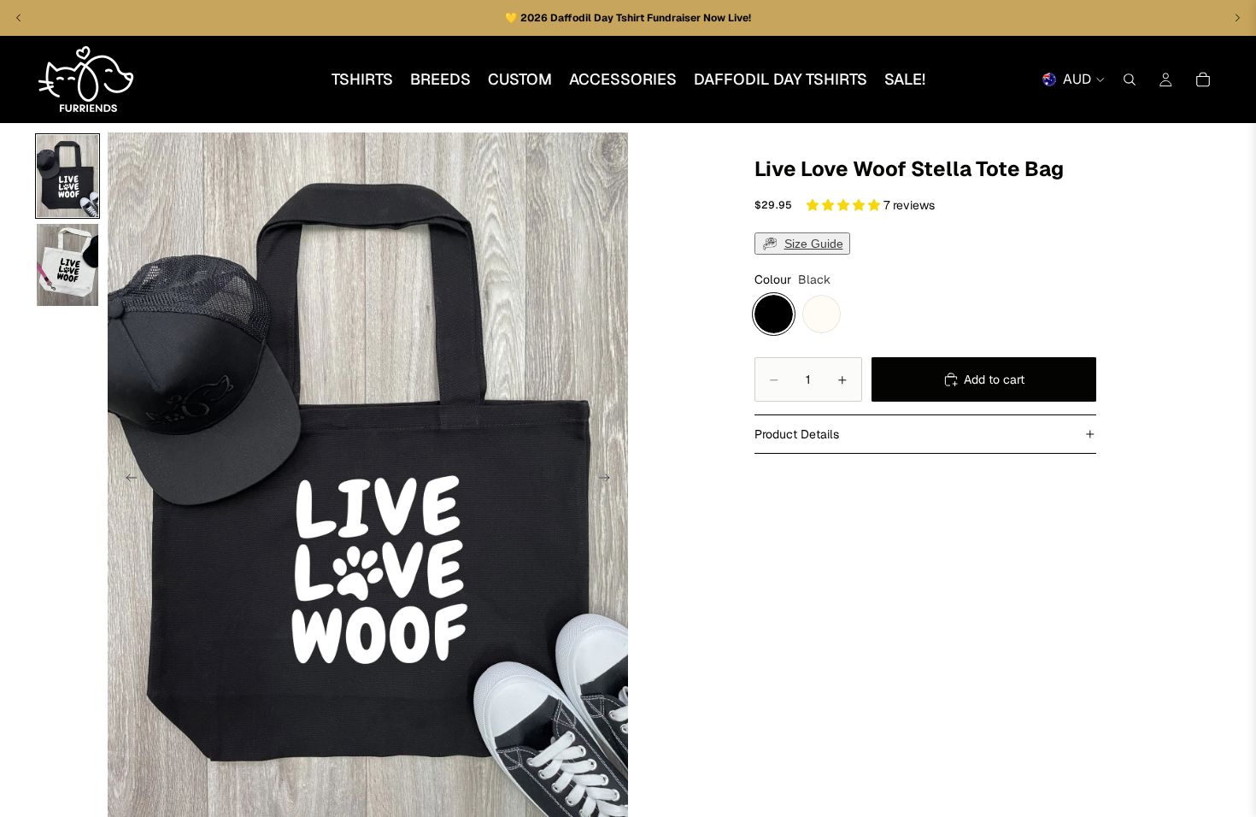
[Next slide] (609, 480)
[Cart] (1203, 79)
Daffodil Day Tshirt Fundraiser (626, 18)
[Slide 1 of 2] (67, 176)
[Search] (1129, 79)
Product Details (796, 434)
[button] (845, 205)
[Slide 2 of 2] (67, 265)
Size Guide (813, 243)
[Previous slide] (126, 480)
